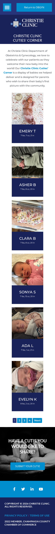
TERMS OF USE (40, 515)
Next (37, 420)
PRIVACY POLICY (16, 515)
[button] (7, 7)
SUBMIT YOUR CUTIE (27, 466)
